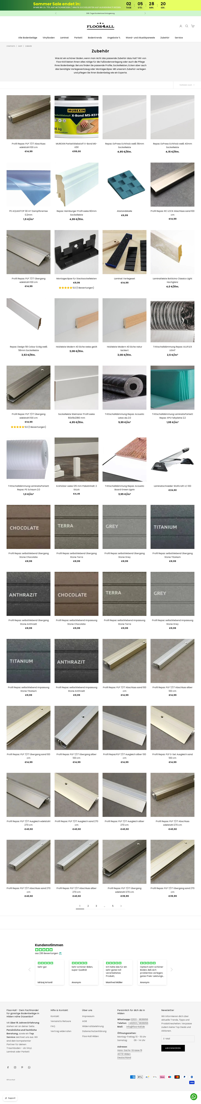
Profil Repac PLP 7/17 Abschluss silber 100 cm (172, 689)
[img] (102, 950)
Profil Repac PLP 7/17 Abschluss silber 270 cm (76, 890)
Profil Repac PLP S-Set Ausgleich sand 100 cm (172, 756)
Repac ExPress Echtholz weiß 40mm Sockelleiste (172, 145)
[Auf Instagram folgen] (15, 1067)
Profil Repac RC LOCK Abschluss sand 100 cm (172, 212)
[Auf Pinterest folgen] (22, 1067)
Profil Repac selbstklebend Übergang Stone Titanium (172, 555)
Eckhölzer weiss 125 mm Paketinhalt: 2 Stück (76, 487)
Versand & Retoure (61, 1021)
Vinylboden (49, 37)
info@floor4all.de (135, 1026)
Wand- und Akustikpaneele (140, 37)
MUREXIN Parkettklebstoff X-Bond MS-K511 (76, 145)
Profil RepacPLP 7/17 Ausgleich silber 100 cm (124, 756)
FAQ (53, 1026)
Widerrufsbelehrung (93, 1026)
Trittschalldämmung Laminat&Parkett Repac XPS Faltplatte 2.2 (172, 416)
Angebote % (113, 37)
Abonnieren (173, 1048)
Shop (20, 46)
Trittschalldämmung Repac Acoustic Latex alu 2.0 (124, 416)
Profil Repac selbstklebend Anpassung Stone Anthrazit (76, 689)
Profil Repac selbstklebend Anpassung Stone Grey (172, 622)
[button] (66, 287)
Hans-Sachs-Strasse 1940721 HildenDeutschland (129, 1054)
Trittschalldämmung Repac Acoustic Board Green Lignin (124, 487)
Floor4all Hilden (90, 1036)
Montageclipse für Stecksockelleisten (76, 278)
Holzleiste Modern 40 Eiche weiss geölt (76, 346)
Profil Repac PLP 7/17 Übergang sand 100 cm (28, 756)
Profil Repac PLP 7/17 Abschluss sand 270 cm (28, 890)
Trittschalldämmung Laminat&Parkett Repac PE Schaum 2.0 (28, 487)
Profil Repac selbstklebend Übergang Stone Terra (76, 555)
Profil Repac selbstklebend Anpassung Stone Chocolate (76, 622)
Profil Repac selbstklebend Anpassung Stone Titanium (28, 689)
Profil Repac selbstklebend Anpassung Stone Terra (124, 622)
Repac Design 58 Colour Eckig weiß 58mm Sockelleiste (28, 348)
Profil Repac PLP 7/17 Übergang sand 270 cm (172, 890)
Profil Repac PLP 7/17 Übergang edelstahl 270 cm (124, 890)
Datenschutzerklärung (94, 1031)
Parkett (78, 37)
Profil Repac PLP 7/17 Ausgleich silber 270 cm (124, 823)
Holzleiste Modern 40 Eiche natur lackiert (124, 348)
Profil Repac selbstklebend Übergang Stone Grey (124, 555)
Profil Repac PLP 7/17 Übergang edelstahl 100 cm (28, 280)
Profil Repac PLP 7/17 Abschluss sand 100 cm (124, 689)
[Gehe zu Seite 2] (121, 906)
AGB (84, 1021)
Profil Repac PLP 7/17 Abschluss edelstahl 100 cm (28, 145)
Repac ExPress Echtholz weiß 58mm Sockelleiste (124, 145)
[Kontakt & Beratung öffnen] (193, 1096)
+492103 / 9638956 (138, 1023)
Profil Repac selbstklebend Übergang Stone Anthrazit (28, 622)
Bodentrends (95, 37)
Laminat (64, 37)
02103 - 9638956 (139, 1019)
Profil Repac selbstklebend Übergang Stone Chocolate (28, 555)
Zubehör (164, 37)
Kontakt (55, 1016)
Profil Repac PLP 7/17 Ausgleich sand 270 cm (76, 823)
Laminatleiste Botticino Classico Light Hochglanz (172, 280)
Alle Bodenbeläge (27, 37)
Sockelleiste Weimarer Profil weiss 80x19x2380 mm (76, 416)
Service (179, 37)
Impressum (88, 1016)
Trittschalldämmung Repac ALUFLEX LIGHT (172, 348)
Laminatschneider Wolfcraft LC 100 (172, 486)
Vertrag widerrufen (61, 1031)
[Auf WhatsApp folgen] (29, 1067)
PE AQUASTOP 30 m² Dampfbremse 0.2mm (28, 212)
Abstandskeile (124, 211)
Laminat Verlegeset (124, 278)
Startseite (11, 46)
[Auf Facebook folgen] (8, 1067)
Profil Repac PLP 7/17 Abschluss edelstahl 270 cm (172, 823)
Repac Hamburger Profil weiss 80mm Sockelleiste (77, 212)
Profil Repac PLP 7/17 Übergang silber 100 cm (76, 756)
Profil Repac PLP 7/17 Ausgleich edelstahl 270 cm (28, 823)
